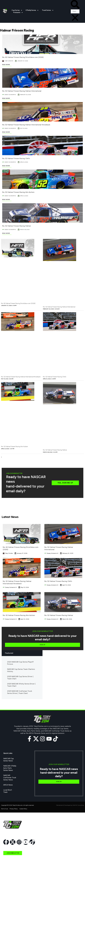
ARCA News (8, 785)
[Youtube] (49, 739)
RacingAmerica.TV (10, 904)
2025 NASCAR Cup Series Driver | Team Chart (20, 678)
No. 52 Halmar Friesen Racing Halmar (16, 226)
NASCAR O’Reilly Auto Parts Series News (9, 768)
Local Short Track (7, 791)
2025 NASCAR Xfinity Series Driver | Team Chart (21, 685)
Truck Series (46, 10)
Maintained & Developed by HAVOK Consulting (70, 805)
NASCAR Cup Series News (8, 760)
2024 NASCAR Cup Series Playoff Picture (20, 663)
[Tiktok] (55, 739)
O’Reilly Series (31, 10)
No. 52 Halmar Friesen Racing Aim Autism (18, 192)
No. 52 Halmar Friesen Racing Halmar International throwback (26, 125)
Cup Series (16, 10)
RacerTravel (7, 914)
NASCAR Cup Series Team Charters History (21, 670)
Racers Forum (8, 919)
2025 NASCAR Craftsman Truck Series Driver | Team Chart (19, 692)
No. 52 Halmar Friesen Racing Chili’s (16, 158)
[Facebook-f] (29, 739)
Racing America (9, 899)
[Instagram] (42, 739)
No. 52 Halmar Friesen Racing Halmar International (21, 91)
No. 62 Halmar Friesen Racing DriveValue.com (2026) (22, 57)
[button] (75, 4)
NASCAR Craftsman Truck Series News (9, 777)
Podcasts (16, 12)
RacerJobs (7, 909)
